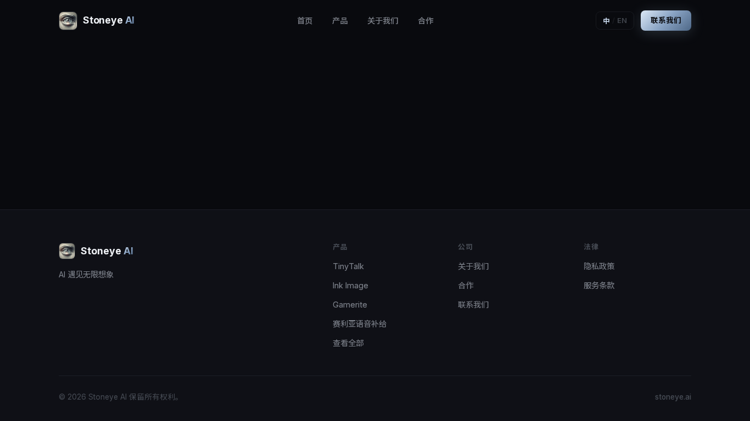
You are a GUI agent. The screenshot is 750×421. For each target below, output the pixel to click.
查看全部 (348, 343)
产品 (340, 20)
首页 (304, 20)
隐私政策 (599, 266)
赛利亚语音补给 (360, 323)
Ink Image (350, 285)
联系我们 (666, 20)
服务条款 (599, 285)
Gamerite (350, 304)
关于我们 (382, 20)
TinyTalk (348, 266)
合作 (425, 20)
